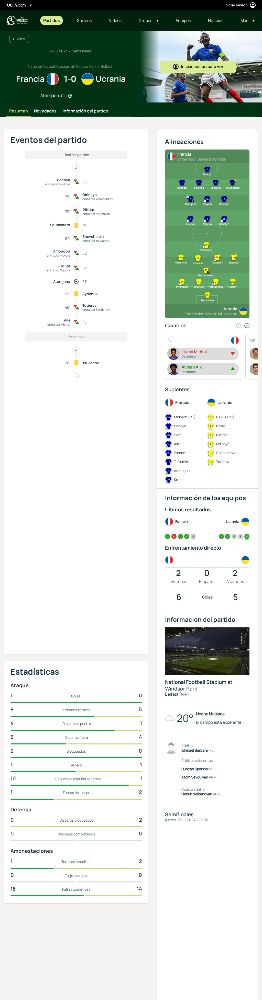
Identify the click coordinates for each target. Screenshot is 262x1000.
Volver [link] (21, 39)
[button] (148, 20)
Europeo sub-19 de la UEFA (17, 20)
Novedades (45, 111)
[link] (51, 20)
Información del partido (85, 111)
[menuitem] (54, 20)
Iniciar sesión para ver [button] (202, 66)
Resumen (18, 111)
